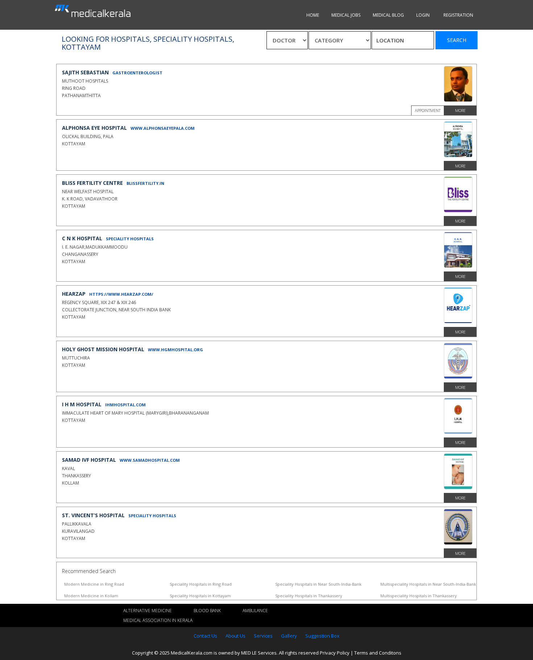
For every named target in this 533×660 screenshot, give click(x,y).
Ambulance (255, 610)
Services (263, 635)
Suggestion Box (322, 635)
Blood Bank (207, 610)
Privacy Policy (335, 652)
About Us (235, 635)
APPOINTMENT (428, 110)
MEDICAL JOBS (345, 15)
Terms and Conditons (377, 652)
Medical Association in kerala (158, 620)
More (460, 110)
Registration (458, 15)
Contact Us (205, 635)
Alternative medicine (147, 610)
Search (456, 40)
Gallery (289, 635)
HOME (312, 15)
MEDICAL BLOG (388, 15)
